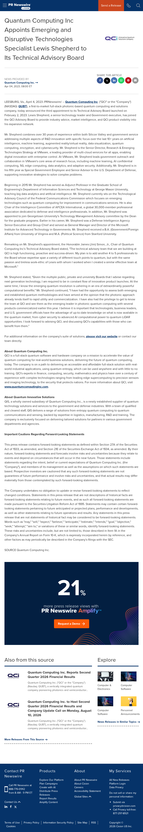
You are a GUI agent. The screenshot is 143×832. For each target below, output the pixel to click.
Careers (78, 787)
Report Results (48, 798)
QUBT (22, 106)
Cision (119, 826)
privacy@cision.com (124, 806)
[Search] (138, 5)
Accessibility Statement (87, 791)
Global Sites (81, 797)
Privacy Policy (31, 823)
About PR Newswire (85, 780)
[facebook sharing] (100, 80)
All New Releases (119, 780)
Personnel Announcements (130, 712)
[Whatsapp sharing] (121, 80)
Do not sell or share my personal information (122, 795)
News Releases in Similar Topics (117, 722)
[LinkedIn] (6, 807)
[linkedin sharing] (114, 80)
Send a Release (111, 5)
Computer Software (126, 687)
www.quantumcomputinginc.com (26, 387)
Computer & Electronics (104, 687)
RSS (93, 823)
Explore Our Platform (51, 780)
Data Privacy (116, 787)
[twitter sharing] (107, 81)
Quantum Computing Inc (81, 102)
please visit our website (101, 336)
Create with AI (47, 787)
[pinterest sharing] (128, 80)
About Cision (81, 784)
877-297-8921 (120, 813)
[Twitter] (15, 807)
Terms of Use (12, 823)
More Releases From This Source (24, 739)
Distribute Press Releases (48, 793)
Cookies (11, 826)
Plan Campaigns (48, 784)
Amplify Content (48, 802)
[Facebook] (10, 807)
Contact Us (11, 802)
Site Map (82, 823)
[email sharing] (135, 80)
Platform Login (117, 784)
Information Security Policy (58, 823)
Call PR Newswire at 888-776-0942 (20, 787)
